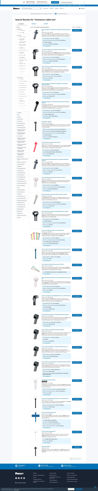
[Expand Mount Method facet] (16, 170)
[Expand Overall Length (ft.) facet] (16, 189)
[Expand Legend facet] (16, 217)
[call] (39, 466)
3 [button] (75, 458)
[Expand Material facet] (16, 116)
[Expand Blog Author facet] (16, 211)
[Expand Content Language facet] (16, 185)
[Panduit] (16, 8)
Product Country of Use (36, 13)
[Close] (96, 489)
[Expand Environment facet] (16, 121)
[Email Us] (16, 466)
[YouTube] (21, 479)
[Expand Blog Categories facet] (16, 208)
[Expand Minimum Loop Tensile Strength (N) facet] (16, 144)
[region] (49, 489)
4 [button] (77, 458)
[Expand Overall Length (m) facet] (16, 191)
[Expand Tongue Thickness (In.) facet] (16, 198)
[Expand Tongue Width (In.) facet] (16, 202)
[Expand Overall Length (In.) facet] (16, 123)
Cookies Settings (71, 489)
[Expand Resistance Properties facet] (16, 162)
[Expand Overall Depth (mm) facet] (16, 206)
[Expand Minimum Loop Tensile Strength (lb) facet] (16, 147)
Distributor (70, 5)
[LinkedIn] (24, 479)
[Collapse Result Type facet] (16, 29)
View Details (77, 447)
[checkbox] (18, 30)
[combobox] (33, 8)
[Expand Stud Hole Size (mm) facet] (16, 196)
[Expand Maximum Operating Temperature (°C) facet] (16, 138)
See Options (77, 30)
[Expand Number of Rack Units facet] (16, 215)
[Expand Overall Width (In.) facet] (16, 174)
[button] (40, 8)
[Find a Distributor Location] (62, 466)
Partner (64, 5)
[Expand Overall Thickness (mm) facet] (16, 183)
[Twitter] (19, 479)
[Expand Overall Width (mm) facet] (16, 172)
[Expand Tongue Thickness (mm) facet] (16, 200)
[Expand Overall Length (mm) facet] (16, 127)
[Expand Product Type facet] (16, 119)
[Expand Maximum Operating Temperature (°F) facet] (16, 141)
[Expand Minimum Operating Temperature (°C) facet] (16, 132)
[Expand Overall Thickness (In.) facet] (16, 181)
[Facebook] (16, 479)
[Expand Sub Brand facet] (16, 112)
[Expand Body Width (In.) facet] (16, 156)
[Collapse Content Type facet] (16, 77)
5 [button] (79, 458)
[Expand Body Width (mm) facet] (16, 125)
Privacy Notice (16, 489)
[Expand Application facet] (16, 166)
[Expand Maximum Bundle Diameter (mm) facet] (16, 150)
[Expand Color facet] (16, 114)
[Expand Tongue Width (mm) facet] (16, 204)
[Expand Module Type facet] (16, 213)
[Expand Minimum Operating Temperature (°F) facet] (16, 129)
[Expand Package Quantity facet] (16, 164)
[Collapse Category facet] (16, 35)
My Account (82, 5)
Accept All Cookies (79, 489)
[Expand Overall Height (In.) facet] (16, 179)
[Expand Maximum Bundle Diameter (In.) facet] (16, 153)
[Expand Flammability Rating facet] (16, 168)
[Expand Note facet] (16, 187)
